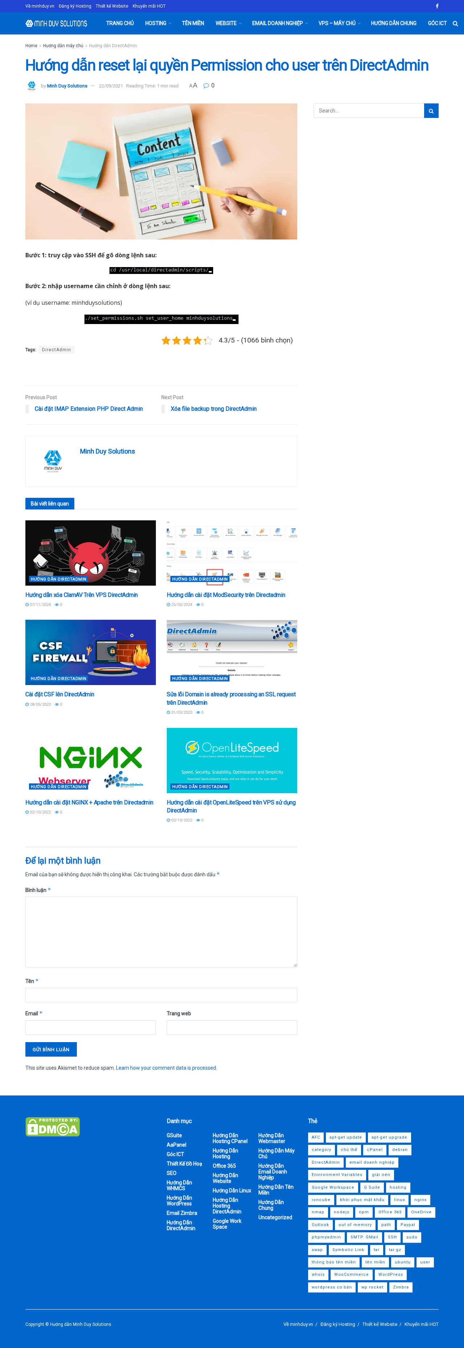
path (386, 1224)
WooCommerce (351, 1274)
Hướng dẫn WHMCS (179, 1185)
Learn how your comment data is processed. (166, 1068)
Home (31, 45)
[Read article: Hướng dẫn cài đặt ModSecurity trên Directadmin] (232, 553)
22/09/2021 (111, 86)
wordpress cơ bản (332, 1287)
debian (400, 1149)
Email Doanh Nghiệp (277, 23)
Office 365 (224, 1166)
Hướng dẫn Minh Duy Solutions (80, 1324)
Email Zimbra (182, 1213)
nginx (420, 1199)
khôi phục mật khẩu (362, 1199)
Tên (32, 981)
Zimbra (401, 1287)
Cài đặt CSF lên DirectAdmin (59, 694)
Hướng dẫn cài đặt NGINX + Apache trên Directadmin (89, 802)
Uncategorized (275, 1217)
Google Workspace (333, 1187)
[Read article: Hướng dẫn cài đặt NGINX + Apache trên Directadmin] (90, 760)
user (425, 1262)
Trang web (179, 1013)
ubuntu (403, 1262)
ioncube (321, 1199)
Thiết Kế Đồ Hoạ (184, 1164)
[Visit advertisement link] (161, 370)
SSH (392, 1237)
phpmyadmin (326, 1237)
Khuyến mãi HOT (149, 6)
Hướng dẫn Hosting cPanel (230, 1138)
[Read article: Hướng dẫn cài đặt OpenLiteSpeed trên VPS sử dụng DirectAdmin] (232, 760)
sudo (412, 1237)
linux (399, 1199)
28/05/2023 (40, 704)
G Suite (372, 1187)
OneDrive (421, 1212)
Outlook (320, 1224)
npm (364, 1212)
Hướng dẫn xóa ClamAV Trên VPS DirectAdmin (81, 594)
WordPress (390, 1274)
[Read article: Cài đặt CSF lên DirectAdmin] (90, 652)
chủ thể (349, 1149)
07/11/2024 (40, 604)
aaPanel (176, 1145)
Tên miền (193, 23)
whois (318, 1274)
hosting (398, 1187)
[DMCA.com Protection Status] (52, 1126)
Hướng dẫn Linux (232, 1190)
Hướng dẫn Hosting (225, 1153)
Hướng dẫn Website (225, 1178)
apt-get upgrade (389, 1137)
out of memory (355, 1224)
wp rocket (372, 1287)
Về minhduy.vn (39, 6)
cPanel (375, 1149)
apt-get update (346, 1137)
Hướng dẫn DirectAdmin (113, 45)
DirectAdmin (56, 349)
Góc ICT (437, 23)
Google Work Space (227, 1224)
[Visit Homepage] (56, 23)
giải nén (381, 1174)
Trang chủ (120, 23)
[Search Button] (455, 23)
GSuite (174, 1135)
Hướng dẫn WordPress (179, 1200)
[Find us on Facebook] (437, 6)
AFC (316, 1137)
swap (317, 1249)
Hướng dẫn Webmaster (271, 1138)
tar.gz (395, 1249)
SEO (172, 1173)
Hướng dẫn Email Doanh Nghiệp (272, 1171)
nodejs (341, 1212)
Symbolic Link (348, 1249)
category (321, 1149)
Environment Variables (337, 1174)
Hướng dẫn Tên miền (276, 1190)
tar (377, 1249)
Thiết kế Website (112, 6)
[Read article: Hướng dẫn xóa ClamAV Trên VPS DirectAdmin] (90, 553)
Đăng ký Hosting (75, 6)
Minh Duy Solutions (67, 86)
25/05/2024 (181, 604)
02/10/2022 (40, 812)
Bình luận (38, 889)
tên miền (375, 1262)
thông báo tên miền (334, 1262)
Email (34, 1013)
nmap (318, 1212)
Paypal (408, 1224)
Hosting (155, 23)
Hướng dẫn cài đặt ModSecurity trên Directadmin (226, 594)
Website (226, 23)
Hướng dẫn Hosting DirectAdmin (227, 1205)
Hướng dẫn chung (394, 23)
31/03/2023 (181, 712)
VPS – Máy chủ (337, 23)
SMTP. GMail (364, 1237)
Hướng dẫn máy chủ (63, 45)
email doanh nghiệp (372, 1162)
